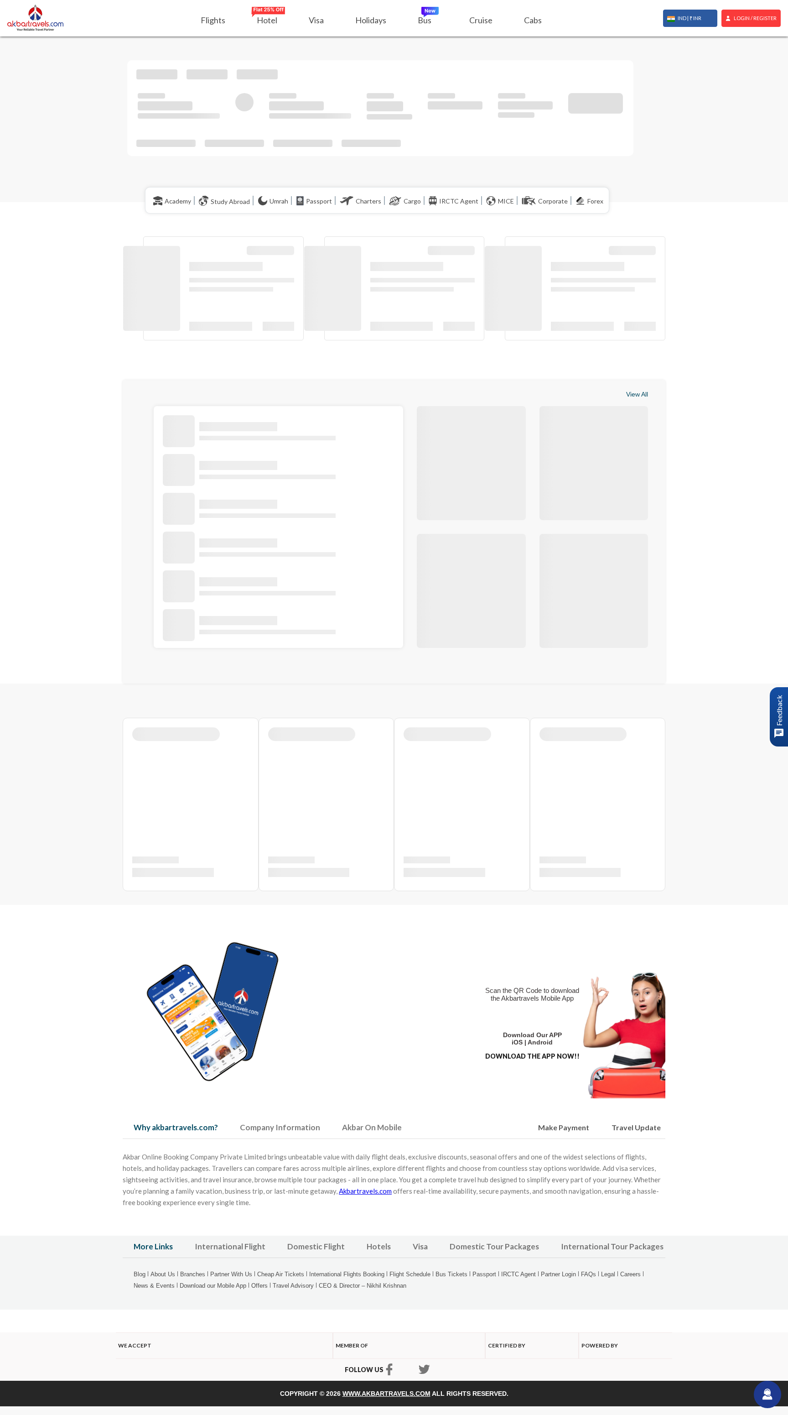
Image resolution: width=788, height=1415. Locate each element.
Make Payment (563, 1127)
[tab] (176, 1127)
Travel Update (636, 1127)
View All (637, 394)
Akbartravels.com (365, 1191)
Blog (139, 1274)
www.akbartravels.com (386, 1393)
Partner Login (558, 1274)
